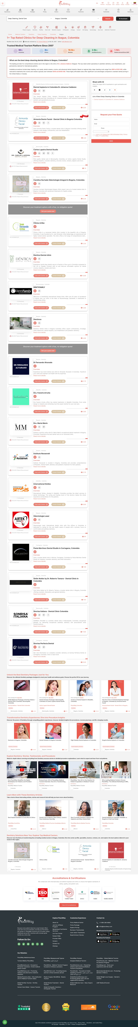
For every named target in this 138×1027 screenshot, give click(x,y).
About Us (55, 922)
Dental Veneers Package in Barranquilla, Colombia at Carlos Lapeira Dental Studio (52, 700)
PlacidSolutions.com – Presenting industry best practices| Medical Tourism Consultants (80, 966)
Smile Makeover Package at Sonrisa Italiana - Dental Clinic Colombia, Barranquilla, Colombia (21, 701)
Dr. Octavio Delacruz (42, 41)
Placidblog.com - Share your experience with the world (105, 965)
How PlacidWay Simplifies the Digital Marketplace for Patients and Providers (20, 780)
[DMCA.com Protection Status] (66, 1007)
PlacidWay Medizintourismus (26, 957)
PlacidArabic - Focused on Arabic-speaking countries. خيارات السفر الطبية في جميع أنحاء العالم (81, 972)
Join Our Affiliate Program (58, 925)
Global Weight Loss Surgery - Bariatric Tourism (108, 977)
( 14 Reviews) (20, 498)
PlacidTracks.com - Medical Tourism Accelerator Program (107, 961)
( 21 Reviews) (20, 101)
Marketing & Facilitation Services (60, 930)
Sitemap (55, 946)
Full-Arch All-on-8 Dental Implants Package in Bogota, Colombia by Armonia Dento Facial (115, 701)
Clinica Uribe (43, 860)
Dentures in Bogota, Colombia (17, 740)
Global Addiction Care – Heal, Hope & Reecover (81, 983)
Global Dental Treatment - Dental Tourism (54, 983)
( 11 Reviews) (20, 657)
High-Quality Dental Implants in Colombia (83, 740)
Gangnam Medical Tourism (78, 961)
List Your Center (57, 933)
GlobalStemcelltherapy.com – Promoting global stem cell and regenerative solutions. (79, 978)
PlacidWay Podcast (76, 958)
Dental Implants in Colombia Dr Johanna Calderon (109, 99)
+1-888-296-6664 (105, 922)
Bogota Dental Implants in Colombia (113, 740)
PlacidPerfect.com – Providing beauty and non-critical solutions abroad (55, 971)
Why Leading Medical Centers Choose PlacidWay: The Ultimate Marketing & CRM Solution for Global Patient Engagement (115, 780)
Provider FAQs (57, 938)
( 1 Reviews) (20, 194)
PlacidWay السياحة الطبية (51, 961)
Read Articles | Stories (77, 935)
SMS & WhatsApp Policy (116, 134)
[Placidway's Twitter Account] (23, 944)
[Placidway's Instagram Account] (37, 944)
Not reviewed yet (14, 133)
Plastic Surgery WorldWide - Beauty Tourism (55, 977)
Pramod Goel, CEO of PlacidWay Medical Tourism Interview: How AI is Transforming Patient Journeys (52, 780)
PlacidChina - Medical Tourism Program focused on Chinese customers (56, 965)
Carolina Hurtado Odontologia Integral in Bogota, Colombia (20, 860)
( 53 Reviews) (20, 301)
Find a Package (74, 925)
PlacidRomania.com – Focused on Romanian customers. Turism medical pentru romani (28, 966)
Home (10, 34)
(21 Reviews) (112, 866)
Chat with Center (40, 107)
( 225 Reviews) (21, 163)
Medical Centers (20, 34)
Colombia (53, 34)
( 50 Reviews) (20, 333)
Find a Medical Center (76, 922)
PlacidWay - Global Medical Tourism (107, 958)
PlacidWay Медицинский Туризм (54, 958)
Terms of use (106, 134)
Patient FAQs (57, 936)
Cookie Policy (104, 135)
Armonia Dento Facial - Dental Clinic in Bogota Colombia (82, 860)
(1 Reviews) (18, 866)
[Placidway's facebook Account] (19, 944)
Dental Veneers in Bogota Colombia (50, 740)
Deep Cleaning (42, 34)
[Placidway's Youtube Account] (28, 944)
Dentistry (31, 34)
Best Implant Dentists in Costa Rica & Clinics (21, 817)
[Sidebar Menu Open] (2, 3)
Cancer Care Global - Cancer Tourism (28, 987)
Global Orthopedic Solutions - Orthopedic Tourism (53, 988)
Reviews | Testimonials (77, 930)
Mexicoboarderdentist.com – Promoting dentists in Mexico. (108, 971)
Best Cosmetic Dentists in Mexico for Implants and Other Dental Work (82, 818)
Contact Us (56, 943)
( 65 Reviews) (20, 269)
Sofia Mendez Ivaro (67, 41)
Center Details (57, 107)
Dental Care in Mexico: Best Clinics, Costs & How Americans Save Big (52, 818)
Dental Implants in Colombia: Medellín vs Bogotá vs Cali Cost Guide (114, 818)
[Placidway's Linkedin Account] (42, 944)
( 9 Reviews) (20, 437)
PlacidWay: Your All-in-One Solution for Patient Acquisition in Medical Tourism (83, 780)
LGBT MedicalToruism (103, 983)
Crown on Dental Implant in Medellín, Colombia (82, 700)
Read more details (39, 102)
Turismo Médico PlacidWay (25, 961)
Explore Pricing (74, 927)
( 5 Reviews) (20, 467)
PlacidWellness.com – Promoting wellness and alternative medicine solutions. (27, 972)
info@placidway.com (105, 926)
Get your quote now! (47, 211)
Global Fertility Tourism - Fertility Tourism (27, 983)
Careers (55, 941)
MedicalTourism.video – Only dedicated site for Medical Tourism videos (29, 977)
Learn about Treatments (77, 932)
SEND (111, 141)
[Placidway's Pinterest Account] (32, 944)
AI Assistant (123, 19)
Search (107, 19)
